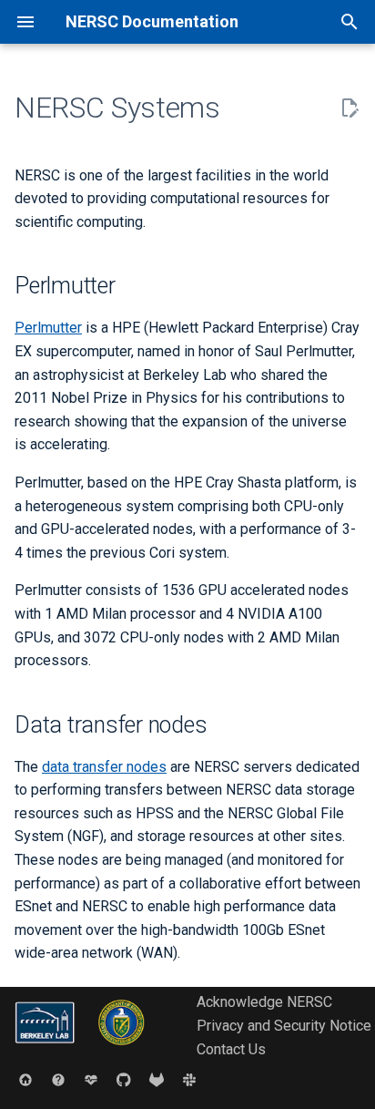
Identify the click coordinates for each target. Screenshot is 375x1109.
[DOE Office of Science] (121, 1049)
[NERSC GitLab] (156, 1079)
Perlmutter (48, 327)
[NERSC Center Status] (91, 1079)
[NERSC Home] (25, 1079)
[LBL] (46, 1049)
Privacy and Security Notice (284, 1025)
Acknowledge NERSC (264, 1002)
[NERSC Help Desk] (58, 1079)
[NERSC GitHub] (123, 1079)
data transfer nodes (104, 766)
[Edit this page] (349, 108)
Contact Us (231, 1049)
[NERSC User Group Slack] (189, 1079)
